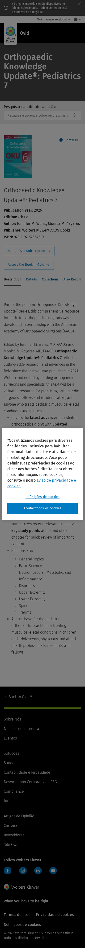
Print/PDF (71, 140)
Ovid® (20, 697)
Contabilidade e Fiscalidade (27, 772)
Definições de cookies (43, 497)
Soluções (11, 753)
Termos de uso (16, 914)
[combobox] (37, 115)
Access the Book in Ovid (29, 265)
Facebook (7, 870)
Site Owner (13, 844)
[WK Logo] (21, 887)
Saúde (9, 763)
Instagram (23, 870)
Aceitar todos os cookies (43, 508)
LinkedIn (38, 870)
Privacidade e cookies (55, 914)
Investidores (14, 835)
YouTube (53, 870)
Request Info (29, 251)
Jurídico (10, 801)
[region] (42, 474)
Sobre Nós (12, 719)
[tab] (12, 280)
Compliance (14, 791)
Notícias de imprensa (21, 728)
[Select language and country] (76, 19)
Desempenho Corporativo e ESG (30, 782)
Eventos (10, 738)
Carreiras (11, 825)
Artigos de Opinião (19, 816)
